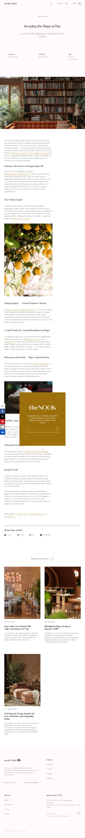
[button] (42, 419)
